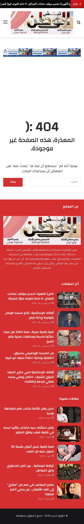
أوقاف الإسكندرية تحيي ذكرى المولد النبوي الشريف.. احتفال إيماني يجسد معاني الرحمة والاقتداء (30, 376)
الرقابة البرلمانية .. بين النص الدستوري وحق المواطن (30, 468)
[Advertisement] (42, 84)
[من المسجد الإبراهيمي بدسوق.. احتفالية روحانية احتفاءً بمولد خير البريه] (69, 359)
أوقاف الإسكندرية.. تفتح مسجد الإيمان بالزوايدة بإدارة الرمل (29, 315)
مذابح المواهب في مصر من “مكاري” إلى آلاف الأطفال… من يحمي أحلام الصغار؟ (30, 489)
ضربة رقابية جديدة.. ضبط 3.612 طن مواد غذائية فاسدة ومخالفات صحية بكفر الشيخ (28, 336)
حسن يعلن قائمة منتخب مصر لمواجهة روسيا (29, 411)
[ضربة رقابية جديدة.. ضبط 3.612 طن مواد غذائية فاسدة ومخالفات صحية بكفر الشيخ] (69, 338)
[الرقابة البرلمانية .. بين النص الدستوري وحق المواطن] (69, 472)
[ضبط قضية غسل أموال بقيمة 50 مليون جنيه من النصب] (69, 453)
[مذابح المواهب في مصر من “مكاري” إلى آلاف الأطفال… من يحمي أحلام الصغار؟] (69, 491)
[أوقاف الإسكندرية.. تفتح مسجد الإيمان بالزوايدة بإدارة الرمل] (69, 319)
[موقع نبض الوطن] (42, 22)
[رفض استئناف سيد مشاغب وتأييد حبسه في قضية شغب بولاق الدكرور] (69, 434)
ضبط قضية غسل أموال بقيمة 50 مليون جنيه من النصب (32, 449)
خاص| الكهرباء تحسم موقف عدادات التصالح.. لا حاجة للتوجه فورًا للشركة (30, 296)
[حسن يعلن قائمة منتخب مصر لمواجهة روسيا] (69, 415)
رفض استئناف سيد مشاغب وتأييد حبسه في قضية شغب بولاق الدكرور (28, 430)
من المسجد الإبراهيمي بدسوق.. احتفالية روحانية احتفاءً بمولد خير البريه (29, 355)
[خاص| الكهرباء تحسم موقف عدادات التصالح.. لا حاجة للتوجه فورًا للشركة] (69, 300)
